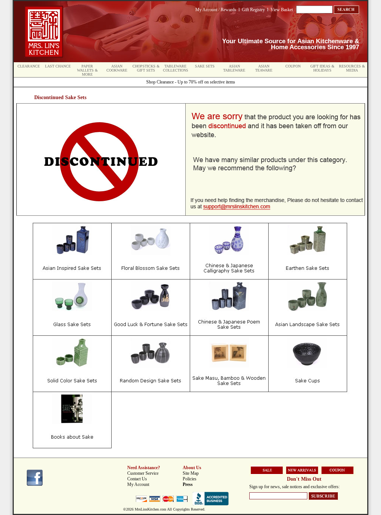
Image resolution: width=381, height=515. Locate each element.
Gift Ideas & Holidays (322, 68)
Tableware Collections (175, 68)
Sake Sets (205, 66)
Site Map (191, 473)
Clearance (28, 66)
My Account (138, 484)
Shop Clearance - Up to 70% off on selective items (190, 82)
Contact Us (137, 478)
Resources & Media (352, 68)
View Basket (281, 9)
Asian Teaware (263, 68)
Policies (189, 478)
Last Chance (58, 66)
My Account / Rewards (215, 9)
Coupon (293, 66)
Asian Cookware (116, 68)
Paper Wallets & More (87, 70)
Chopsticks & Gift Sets (146, 68)
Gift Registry (253, 9)
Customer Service (143, 473)
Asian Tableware (234, 68)
